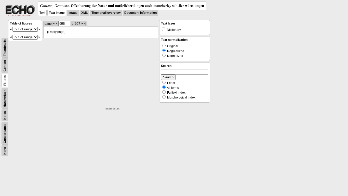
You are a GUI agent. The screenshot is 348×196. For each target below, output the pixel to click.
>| (85, 24)
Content (5, 65)
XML (84, 13)
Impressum (112, 108)
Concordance (5, 133)
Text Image (57, 13)
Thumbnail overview (106, 13)
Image (73, 13)
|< (53, 24)
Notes (5, 115)
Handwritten (5, 98)
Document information (140, 13)
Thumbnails (5, 47)
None (5, 151)
